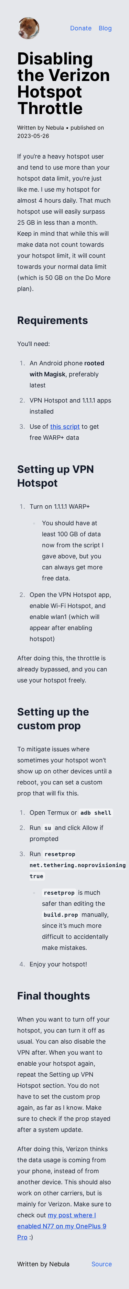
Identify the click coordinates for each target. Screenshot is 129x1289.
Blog (105, 28)
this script (65, 426)
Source (102, 1264)
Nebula (56, 127)
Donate (81, 28)
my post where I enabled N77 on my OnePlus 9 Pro (61, 1226)
